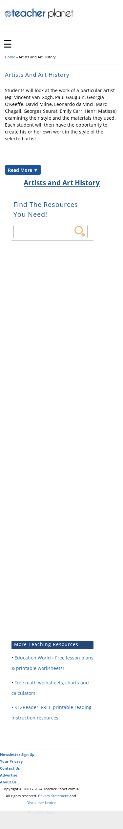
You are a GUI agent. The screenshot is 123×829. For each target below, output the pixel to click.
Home (10, 56)
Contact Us (10, 768)
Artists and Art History (62, 182)
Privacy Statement (53, 795)
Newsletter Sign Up (17, 754)
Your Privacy (11, 761)
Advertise (8, 775)
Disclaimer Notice (41, 802)
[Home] (39, 17)
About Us (8, 781)
